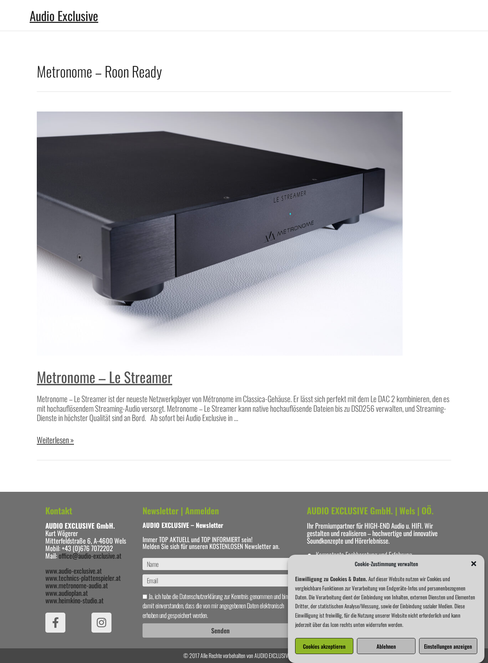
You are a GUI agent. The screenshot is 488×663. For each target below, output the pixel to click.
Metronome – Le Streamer (104, 376)
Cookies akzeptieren (324, 646)
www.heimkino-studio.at (74, 600)
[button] (473, 563)
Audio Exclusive (64, 15)
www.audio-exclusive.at (73, 570)
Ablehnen (386, 646)
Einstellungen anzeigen (448, 646)
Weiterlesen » (55, 439)
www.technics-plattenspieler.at (83, 578)
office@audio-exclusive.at (90, 555)
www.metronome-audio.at (76, 585)
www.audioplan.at (66, 593)
